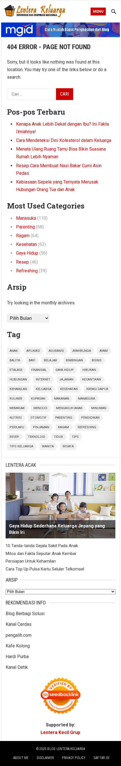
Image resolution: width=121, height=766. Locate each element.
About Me (21, 758)
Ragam (23, 235)
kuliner (16, 398)
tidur (58, 437)
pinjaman (41, 427)
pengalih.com (19, 635)
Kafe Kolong (18, 646)
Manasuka (26, 218)
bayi (32, 360)
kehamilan (18, 389)
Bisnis (97, 360)
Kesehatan (26, 244)
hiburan (89, 370)
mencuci (40, 408)
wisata (68, 446)
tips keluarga (21, 446)
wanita (48, 446)
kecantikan (91, 379)
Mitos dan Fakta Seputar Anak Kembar (41, 553)
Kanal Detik (17, 667)
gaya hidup (64, 370)
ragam (63, 427)
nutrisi (16, 418)
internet (43, 379)
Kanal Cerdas (19, 624)
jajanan (66, 379)
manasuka (86, 398)
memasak (17, 408)
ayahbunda (82, 351)
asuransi (56, 351)
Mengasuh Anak (69, 408)
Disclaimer (45, 758)
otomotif (38, 418)
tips (75, 437)
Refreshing (27, 270)
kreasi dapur (97, 389)
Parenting (25, 227)
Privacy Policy (73, 758)
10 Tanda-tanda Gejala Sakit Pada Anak (42, 545)
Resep (22, 262)
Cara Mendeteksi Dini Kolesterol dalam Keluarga (63, 140)
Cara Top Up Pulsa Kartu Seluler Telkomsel (45, 569)
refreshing (87, 427)
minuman (98, 408)
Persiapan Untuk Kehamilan (31, 561)
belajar (50, 360)
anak (14, 351)
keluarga (43, 389)
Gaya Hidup (27, 253)
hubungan (18, 379)
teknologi (36, 437)
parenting (63, 418)
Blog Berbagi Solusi (25, 613)
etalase (16, 370)
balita (15, 360)
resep (14, 437)
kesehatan (69, 389)
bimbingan (74, 360)
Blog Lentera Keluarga (66, 749)
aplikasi (33, 351)
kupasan (38, 398)
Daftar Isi (101, 758)
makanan (61, 398)
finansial (39, 370)
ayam (104, 351)
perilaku (17, 427)
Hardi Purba (17, 656)
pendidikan (90, 418)
